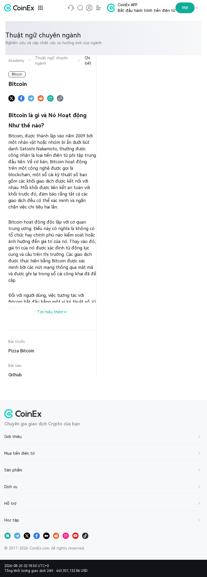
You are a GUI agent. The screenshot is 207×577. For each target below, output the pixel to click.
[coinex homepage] (20, 7)
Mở (185, 8)
